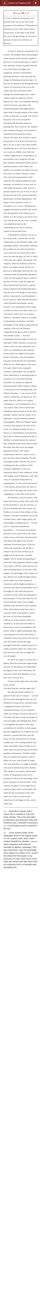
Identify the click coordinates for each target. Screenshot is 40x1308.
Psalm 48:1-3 (21, 13)
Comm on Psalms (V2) (19, 3)
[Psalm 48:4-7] (37, 654)
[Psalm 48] (2, 654)
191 (20, 393)
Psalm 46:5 (18, 678)
